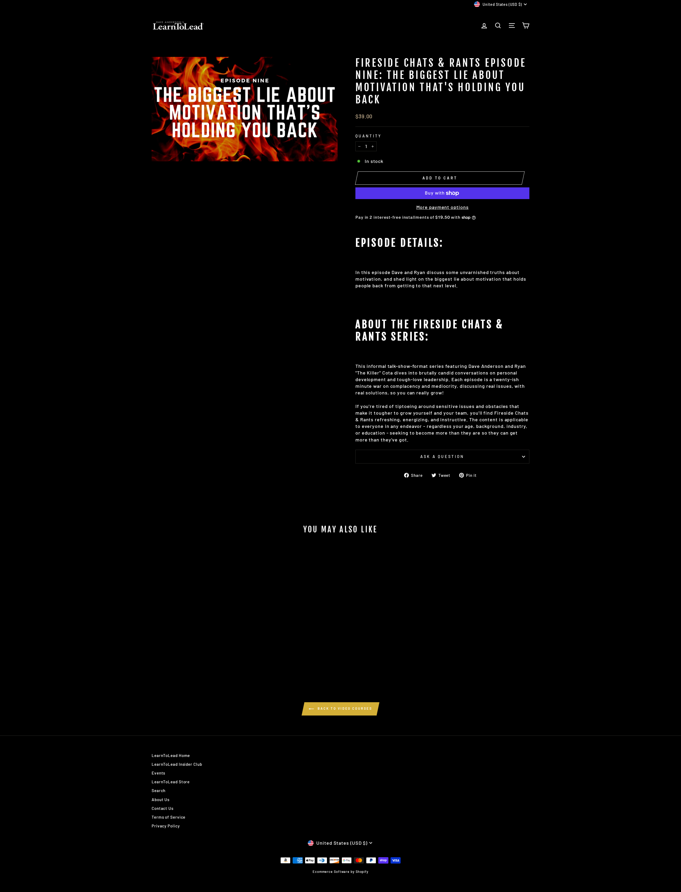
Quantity (368, 136)
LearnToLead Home (171, 755)
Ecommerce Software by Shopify (340, 871)
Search (158, 790)
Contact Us (162, 808)
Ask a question (442, 456)
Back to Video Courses (344, 708)
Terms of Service (168, 817)
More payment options (442, 207)
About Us (160, 799)
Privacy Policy (166, 825)
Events (158, 773)
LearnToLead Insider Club (177, 764)
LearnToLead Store (171, 781)
